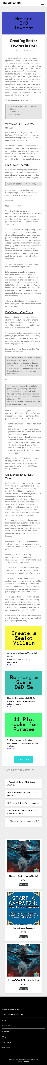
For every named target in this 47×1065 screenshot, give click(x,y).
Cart (4, 1020)
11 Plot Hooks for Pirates (19, 740)
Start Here (6, 1042)
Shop (4, 1037)
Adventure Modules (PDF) (12, 1015)
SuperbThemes (23, 1061)
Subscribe (6, 1048)
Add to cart (23, 885)
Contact (5, 1031)
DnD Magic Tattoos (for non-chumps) (23, 803)
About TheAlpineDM (10, 1009)
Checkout (6, 1026)
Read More (11, 665)
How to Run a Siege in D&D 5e (21, 698)
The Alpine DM (11, 3)
